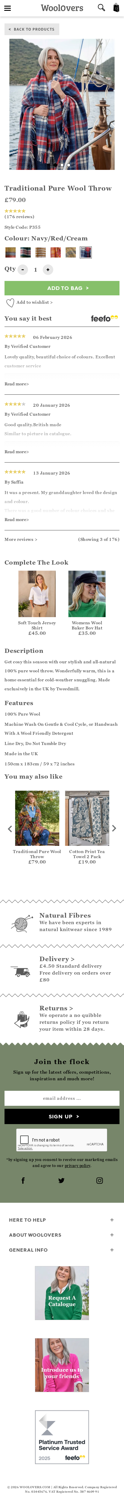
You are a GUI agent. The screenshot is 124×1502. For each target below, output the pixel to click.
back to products (34, 29)
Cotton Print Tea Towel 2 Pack (87, 854)
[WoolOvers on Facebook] (23, 1181)
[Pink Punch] (56, 252)
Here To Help (27, 1220)
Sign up (61, 1116)
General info (28, 1250)
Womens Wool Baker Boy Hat (87, 625)
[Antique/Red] (10, 252)
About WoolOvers (35, 1235)
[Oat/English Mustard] (41, 252)
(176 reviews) (20, 216)
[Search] (101, 8)
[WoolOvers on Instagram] (100, 1181)
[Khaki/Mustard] (71, 252)
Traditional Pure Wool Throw (37, 854)
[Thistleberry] (25, 252)
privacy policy (77, 1165)
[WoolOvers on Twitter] (62, 1181)
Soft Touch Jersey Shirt (37, 625)
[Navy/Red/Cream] (86, 252)
